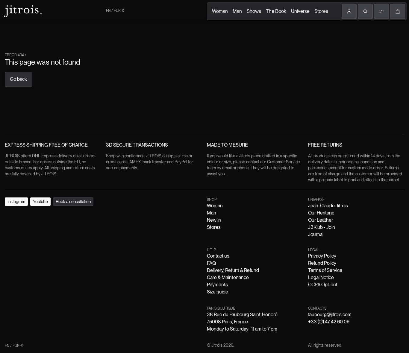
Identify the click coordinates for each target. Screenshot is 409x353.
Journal (315, 234)
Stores (321, 11)
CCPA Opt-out (322, 284)
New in (214, 220)
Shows (254, 11)
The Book (276, 11)
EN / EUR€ (115, 11)
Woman (220, 11)
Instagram (16, 201)
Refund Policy (322, 263)
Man (237, 11)
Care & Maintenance (228, 277)
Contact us (218, 256)
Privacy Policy (322, 256)
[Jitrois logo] (22, 10)
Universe (300, 11)
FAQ (211, 263)
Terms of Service (325, 270)
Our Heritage (321, 213)
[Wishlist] (381, 11)
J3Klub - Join (321, 227)
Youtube (40, 201)
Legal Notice (321, 277)
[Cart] (397, 11)
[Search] (365, 11)
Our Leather (320, 220)
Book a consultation (73, 201)
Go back (18, 79)
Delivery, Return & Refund (233, 270)
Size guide (217, 292)
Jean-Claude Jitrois (328, 206)
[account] (349, 11)
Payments (217, 284)
